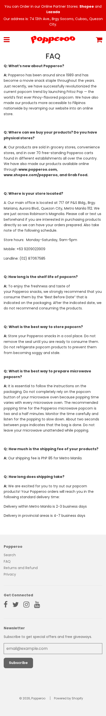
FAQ (7, 561)
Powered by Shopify (68, 698)
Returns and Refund (21, 567)
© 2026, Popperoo (32, 698)
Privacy (10, 574)
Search (10, 554)
